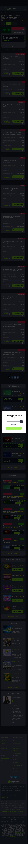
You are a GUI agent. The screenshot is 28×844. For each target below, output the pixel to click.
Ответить (14, 428)
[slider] (21, 421)
